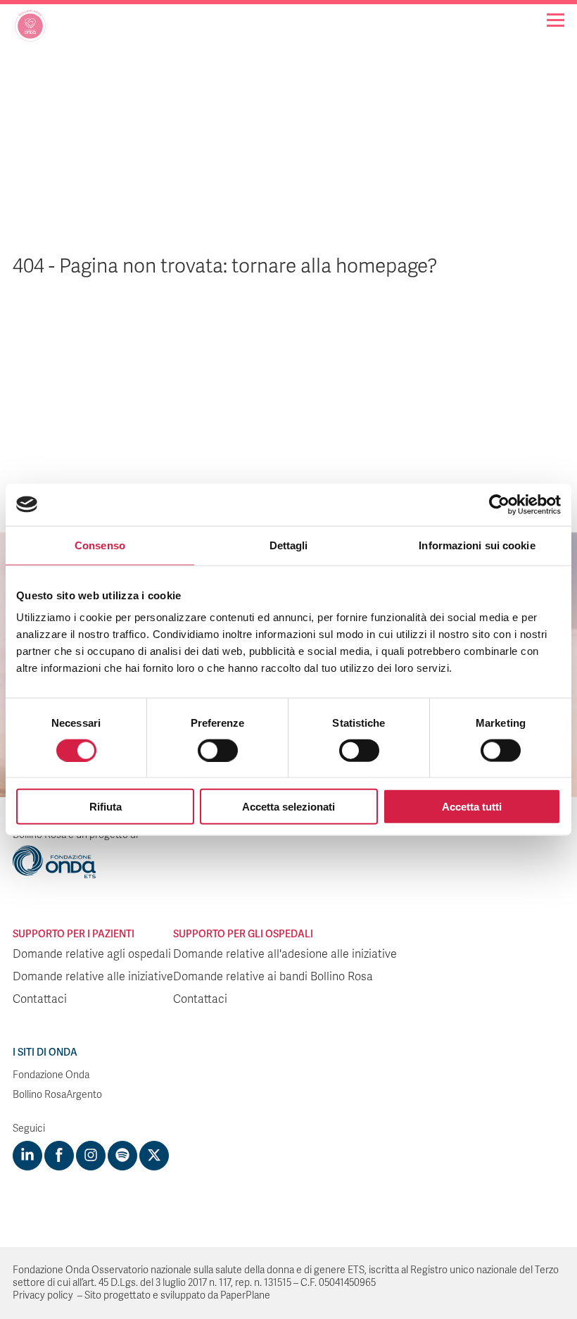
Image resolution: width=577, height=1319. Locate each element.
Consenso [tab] (100, 545)
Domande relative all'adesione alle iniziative (285, 954)
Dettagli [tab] (289, 545)
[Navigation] (555, 20)
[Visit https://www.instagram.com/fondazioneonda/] (91, 1156)
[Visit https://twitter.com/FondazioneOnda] (154, 1156)
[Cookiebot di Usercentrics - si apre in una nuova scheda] (499, 504)
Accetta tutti (472, 807)
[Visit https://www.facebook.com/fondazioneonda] (59, 1156)
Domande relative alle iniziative (93, 977)
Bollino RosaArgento (57, 1095)
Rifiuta (105, 807)
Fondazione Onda (51, 1075)
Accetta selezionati (288, 807)
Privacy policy (43, 1295)
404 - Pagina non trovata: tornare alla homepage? (225, 266)
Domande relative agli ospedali (92, 954)
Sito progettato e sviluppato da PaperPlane (177, 1295)
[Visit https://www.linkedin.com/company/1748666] (27, 1156)
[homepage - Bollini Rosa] (30, 31)
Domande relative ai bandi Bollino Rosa (273, 977)
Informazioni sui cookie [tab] (477, 545)
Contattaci (40, 999)
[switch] (218, 750)
